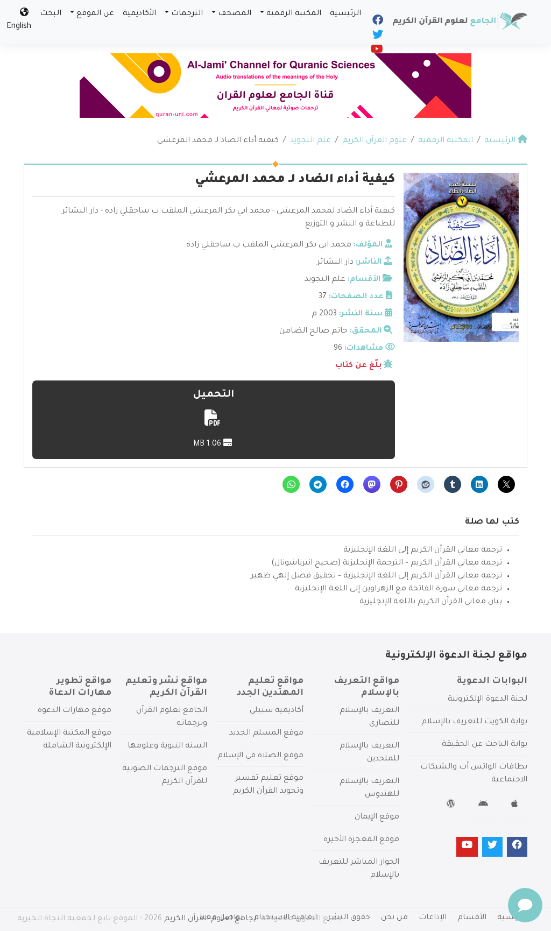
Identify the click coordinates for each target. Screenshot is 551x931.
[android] (484, 805)
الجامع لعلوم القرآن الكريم (211, 919)
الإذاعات (433, 918)
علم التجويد (325, 280)
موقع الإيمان (377, 817)
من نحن (394, 918)
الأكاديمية (139, 14)
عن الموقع (95, 14)
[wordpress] (452, 805)
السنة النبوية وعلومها (167, 746)
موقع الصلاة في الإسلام (260, 756)
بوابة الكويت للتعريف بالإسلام (474, 722)
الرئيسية (345, 14)
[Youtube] (376, 51)
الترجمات (187, 14)
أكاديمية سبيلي (276, 711)
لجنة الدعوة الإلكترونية (487, 699)
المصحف (234, 14)
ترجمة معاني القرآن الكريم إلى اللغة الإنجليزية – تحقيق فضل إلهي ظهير (376, 576)
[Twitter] (377, 37)
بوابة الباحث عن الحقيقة (484, 744)
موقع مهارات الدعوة (74, 711)
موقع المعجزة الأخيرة (361, 840)
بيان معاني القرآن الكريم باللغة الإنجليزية (430, 602)
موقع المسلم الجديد (266, 733)
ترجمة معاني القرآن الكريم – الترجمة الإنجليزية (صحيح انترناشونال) (386, 563)
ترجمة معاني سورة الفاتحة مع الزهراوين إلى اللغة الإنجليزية (398, 589)
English (18, 27)
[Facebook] (377, 22)
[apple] (515, 805)
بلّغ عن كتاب (358, 366)
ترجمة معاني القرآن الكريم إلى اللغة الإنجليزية (422, 550)
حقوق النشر (349, 918)
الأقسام (471, 918)
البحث (50, 14)
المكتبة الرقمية (293, 14)
